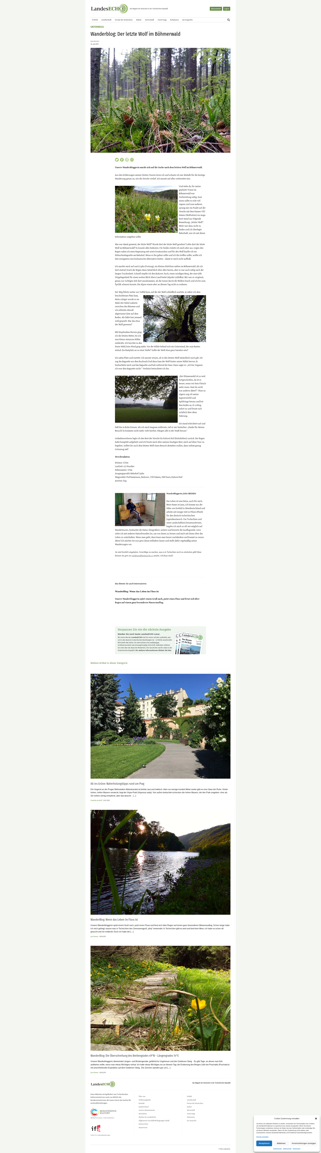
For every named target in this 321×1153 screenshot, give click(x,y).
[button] (316, 1118)
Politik (95, 19)
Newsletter (143, 1113)
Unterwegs (162, 19)
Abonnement (216, 9)
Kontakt (142, 1103)
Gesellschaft (106, 19)
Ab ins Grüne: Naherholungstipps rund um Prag (117, 783)
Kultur (139, 19)
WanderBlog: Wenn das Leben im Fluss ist (137, 591)
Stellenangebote (145, 1100)
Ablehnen (281, 1143)
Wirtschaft (149, 19)
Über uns (142, 1096)
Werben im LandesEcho (147, 1117)
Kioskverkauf (143, 1106)
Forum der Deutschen (124, 19)
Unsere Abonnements (147, 1110)
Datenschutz (277, 1148)
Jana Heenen (95, 41)
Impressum (296, 1148)
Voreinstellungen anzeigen (304, 1143)
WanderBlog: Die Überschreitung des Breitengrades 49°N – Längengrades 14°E (135, 1055)
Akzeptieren (264, 1143)
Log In (226, 9)
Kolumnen (174, 19)
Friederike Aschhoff (96, 800)
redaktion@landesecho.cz (142, 555)
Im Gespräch (187, 19)
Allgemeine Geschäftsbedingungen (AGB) (154, 1120)
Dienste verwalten (262, 1137)
